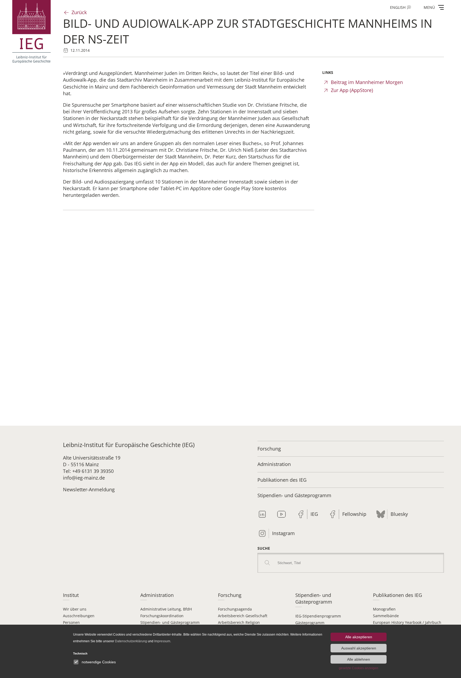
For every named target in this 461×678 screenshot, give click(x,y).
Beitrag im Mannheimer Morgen (367, 82)
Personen (71, 622)
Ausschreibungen (78, 615)
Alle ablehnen (358, 659)
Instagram (283, 533)
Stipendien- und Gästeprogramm (294, 495)
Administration (274, 464)
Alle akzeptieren (358, 637)
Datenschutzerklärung (131, 641)
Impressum (162, 641)
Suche (263, 548)
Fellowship (354, 514)
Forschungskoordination (162, 615)
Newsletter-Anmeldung (89, 489)
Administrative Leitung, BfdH (166, 609)
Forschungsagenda (235, 609)
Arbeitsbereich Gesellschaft (242, 615)
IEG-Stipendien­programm (318, 616)
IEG (314, 514)
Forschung (269, 448)
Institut (71, 595)
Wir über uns (74, 609)
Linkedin (262, 514)
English (398, 7)
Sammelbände (386, 615)
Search (267, 562)
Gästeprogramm (309, 622)
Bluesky (399, 514)
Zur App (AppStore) (352, 90)
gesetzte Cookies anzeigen (358, 668)
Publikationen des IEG (282, 480)
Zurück (79, 12)
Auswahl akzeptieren (358, 648)
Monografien (384, 609)
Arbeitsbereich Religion (239, 622)
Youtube (281, 514)
